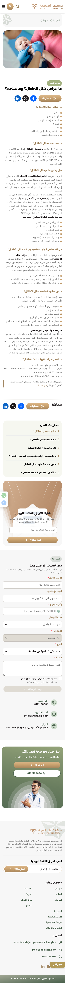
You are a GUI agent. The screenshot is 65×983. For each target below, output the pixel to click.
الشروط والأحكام (54, 928)
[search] (18, 6)
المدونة (29, 894)
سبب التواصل (54, 617)
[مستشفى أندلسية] (47, 6)
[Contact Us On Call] (3, 502)
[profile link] (48, 966)
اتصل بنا (58, 911)
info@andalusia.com (36, 716)
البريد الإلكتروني (54, 591)
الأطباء (59, 894)
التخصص (56, 631)
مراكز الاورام (26, 900)
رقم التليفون (55, 605)
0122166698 (41, 704)
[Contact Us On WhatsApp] (3, 495)
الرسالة (58, 658)
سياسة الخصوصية (53, 922)
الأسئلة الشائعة (54, 917)
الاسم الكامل (55, 578)
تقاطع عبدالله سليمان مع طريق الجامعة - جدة (27, 728)
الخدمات (28, 889)
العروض (58, 900)
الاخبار (29, 906)
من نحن (58, 889)
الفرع (58, 644)
